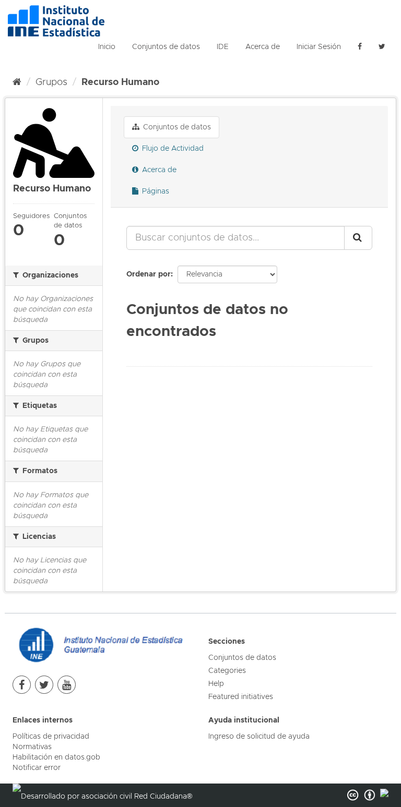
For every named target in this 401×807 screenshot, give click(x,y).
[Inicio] (17, 82)
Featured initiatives (240, 697)
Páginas (154, 191)
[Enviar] (358, 238)
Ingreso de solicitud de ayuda (259, 736)
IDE (223, 47)
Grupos (51, 82)
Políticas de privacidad (51, 736)
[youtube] (66, 685)
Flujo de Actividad (172, 148)
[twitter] (44, 685)
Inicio (106, 47)
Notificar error (37, 768)
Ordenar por (148, 274)
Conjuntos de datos (166, 47)
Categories (227, 670)
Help (216, 684)
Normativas (32, 747)
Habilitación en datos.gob (56, 757)
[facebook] (360, 47)
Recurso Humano (120, 82)
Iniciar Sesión (319, 47)
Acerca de (262, 47)
